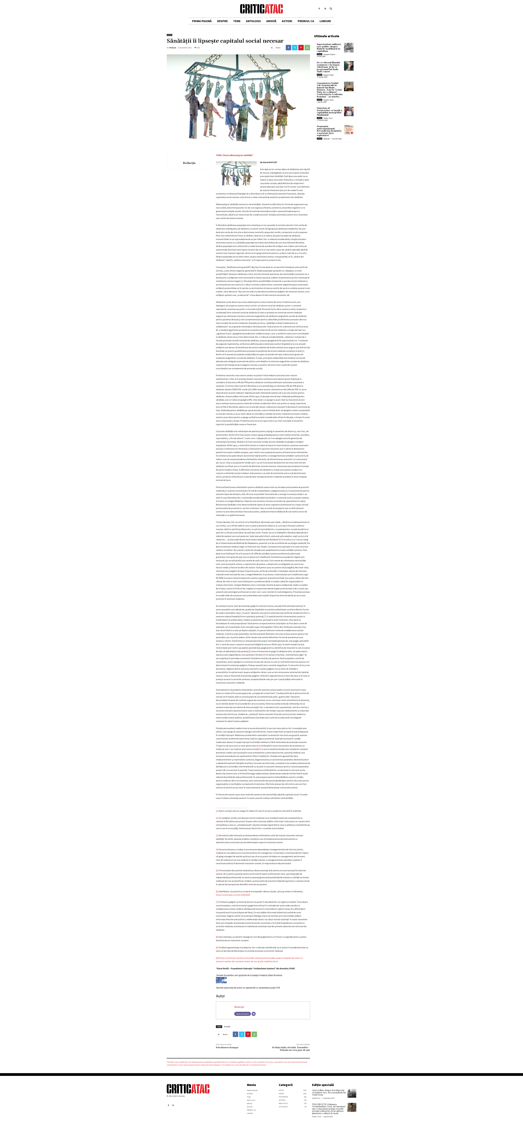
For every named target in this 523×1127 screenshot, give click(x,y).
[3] (248, 448)
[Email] (254, 1014)
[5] (226, 490)
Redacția (172, 47)
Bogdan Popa (328, 75)
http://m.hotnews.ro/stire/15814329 (233, 894)
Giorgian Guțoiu (329, 54)
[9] (264, 654)
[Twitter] (294, 47)
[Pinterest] (301, 47)
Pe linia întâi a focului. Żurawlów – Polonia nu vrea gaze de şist (291, 1048)
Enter (169, 35)
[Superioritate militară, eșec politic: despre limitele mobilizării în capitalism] (349, 47)
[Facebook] (319, 8)
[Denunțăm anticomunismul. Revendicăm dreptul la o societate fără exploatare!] (349, 129)
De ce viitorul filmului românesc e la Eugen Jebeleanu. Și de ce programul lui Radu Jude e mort (328, 67)
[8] (249, 651)
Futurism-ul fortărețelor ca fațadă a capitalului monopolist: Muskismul (329, 111)
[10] (260, 749)
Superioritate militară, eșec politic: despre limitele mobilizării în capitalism (329, 47)
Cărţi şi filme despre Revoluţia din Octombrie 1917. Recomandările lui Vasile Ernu (329, 1092)
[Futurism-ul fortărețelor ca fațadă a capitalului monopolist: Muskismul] (349, 111)
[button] (331, 9)
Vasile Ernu (316, 1098)
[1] (242, 281)
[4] (304, 455)
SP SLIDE (227, 1027)
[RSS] (325, 8)
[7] (265, 616)
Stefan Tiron (327, 118)
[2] (303, 351)
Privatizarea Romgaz (227, 1047)
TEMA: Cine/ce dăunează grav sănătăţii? (234, 155)
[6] (280, 539)
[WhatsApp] (307, 47)
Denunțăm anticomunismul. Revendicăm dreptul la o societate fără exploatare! (329, 131)
